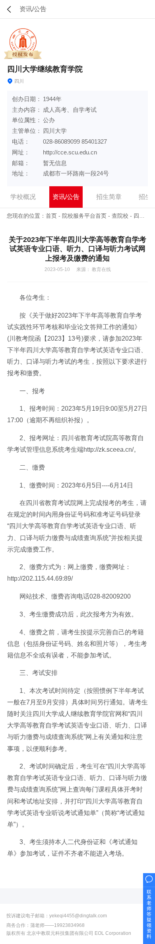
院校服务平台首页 (84, 216)
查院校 (120, 216)
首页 (51, 216)
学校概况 (23, 196)
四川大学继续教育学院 (45, 69)
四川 (139, 216)
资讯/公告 (65, 196)
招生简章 (109, 196)
